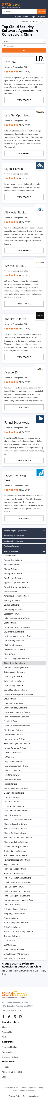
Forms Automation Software (16, 716)
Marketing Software (12, 815)
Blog (4, 1077)
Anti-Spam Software (13, 573)
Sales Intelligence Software (16, 909)
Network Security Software (16, 846)
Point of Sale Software (13, 873)
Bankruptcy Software (13, 609)
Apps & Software (11, 551)
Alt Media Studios (15, 212)
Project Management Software (17, 878)
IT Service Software (12, 752)
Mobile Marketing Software (16, 842)
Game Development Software (17, 725)
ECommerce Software (13, 703)
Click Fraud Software (13, 645)
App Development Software (16, 582)
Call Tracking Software (14, 640)
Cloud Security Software (14, 663)
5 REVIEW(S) (24, 275)
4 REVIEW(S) (24, 329)
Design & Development (13, 541)
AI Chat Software (11, 569)
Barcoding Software (12, 614)
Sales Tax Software (12, 927)
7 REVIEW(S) (24, 125)
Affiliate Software (11, 564)
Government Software (13, 734)
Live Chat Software (12, 801)
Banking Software (12, 600)
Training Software (12, 936)
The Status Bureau (16, 319)
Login (33, 17)
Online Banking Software (15, 851)
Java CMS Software (12, 775)
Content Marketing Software (16, 667)
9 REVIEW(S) (24, 72)
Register (41, 17)
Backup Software (11, 605)
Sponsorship (7, 1052)
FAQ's (4, 1037)
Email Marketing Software (15, 707)
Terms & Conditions (31, 1096)
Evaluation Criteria (10, 1057)
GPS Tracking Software (14, 730)
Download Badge (9, 1047)
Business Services (11, 546)
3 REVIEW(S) (24, 222)
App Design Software (13, 578)
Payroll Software (11, 864)
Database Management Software (18, 694)
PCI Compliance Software (15, 869)
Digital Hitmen (13, 168)
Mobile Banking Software (15, 833)
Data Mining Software (13, 685)
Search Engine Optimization (15, 531)
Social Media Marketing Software (18, 931)
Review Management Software (17, 891)
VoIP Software (10, 945)
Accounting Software (13, 560)
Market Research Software (15, 828)
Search (42, 11)
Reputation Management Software (19, 900)
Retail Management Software (17, 895)
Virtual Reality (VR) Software (16, 954)
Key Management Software (16, 788)
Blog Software (10, 623)
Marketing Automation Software (18, 837)
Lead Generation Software (15, 810)
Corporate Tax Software (14, 649)
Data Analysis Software (14, 681)
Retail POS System (12, 904)
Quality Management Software (17, 882)
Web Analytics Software (14, 958)
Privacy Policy (15, 1096)
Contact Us (7, 1032)
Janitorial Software (12, 770)
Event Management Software (17, 712)
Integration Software (13, 761)
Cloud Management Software (17, 658)
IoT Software (9, 757)
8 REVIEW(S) (24, 432)
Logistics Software (12, 797)
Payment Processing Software (17, 860)
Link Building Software (14, 793)
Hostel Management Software (17, 743)
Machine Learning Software (16, 824)
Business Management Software (18, 636)
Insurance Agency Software (16, 766)
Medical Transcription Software (18, 819)
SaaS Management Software (16, 922)
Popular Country (21, 17)
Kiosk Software (10, 784)
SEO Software (10, 555)
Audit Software (10, 591)
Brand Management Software (17, 627)
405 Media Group (15, 265)
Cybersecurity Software (14, 672)
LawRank (10, 62)
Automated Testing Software (16, 596)
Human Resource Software (16, 748)
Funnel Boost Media (17, 422)
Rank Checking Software (14, 886)
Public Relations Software (15, 855)
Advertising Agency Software (16, 587)
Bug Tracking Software (14, 631)
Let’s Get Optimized (16, 115)
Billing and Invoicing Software (17, 618)
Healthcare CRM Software (15, 739)
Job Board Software (12, 779)
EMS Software (10, 698)
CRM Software (10, 654)
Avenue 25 (11, 372)
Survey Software (11, 918)
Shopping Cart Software (14, 913)
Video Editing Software (14, 949)
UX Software (9, 940)
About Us (6, 1027)
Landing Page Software (14, 806)
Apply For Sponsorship (12, 1072)
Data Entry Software (13, 676)
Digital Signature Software (15, 690)
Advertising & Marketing (14, 536)
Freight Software (11, 721)
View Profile (24, 100)
